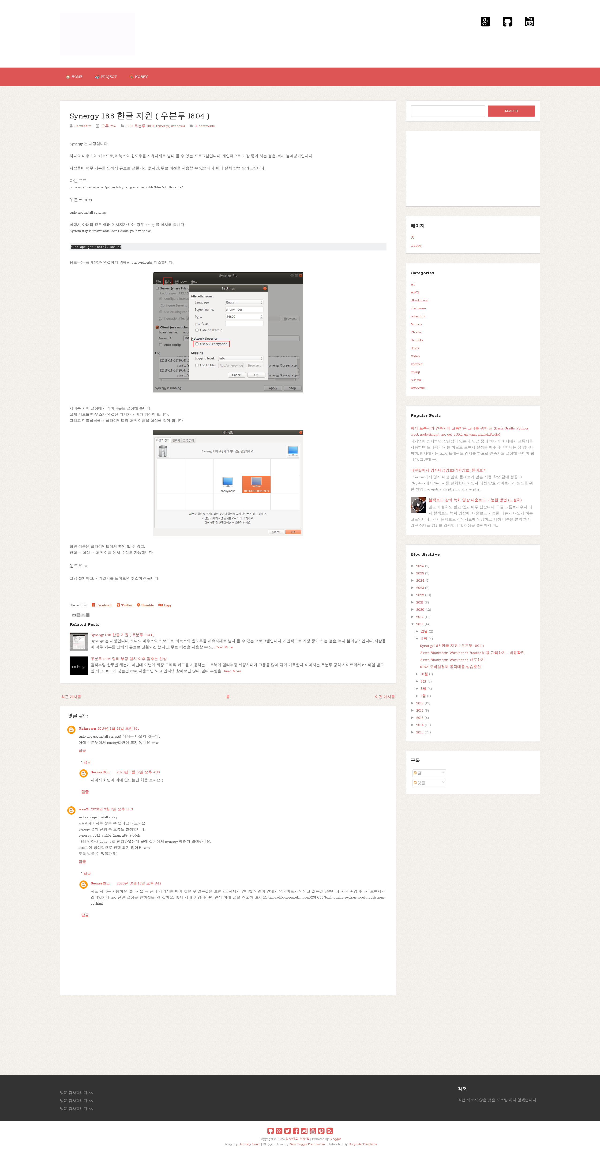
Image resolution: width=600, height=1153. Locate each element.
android (416, 364)
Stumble (147, 605)
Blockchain (419, 300)
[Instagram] (304, 1131)
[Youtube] (313, 1131)
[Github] (270, 1131)
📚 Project (106, 77)
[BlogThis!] (78, 615)
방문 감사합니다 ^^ (76, 1093)
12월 (424, 632)
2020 (420, 610)
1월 (423, 696)
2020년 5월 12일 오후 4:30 (138, 772)
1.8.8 (130, 126)
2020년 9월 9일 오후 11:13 (112, 809)
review (416, 380)
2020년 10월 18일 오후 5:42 (139, 883)
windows (178, 126)
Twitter (126, 605)
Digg (167, 605)
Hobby (416, 245)
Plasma (416, 332)
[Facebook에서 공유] (87, 615)
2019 (420, 617)
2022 (420, 595)
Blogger (335, 1139)
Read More (224, 647)
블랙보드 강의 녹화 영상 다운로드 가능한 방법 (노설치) (475, 500)
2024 (420, 581)
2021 (420, 602)
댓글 (420, 783)
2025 (420, 573)
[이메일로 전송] (74, 615)
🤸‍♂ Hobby (138, 77)
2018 (420, 624)
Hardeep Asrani (249, 1144)
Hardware (418, 308)
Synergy (162, 126)
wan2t (84, 809)
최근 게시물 (71, 697)
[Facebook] (296, 1131)
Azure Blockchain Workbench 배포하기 (452, 660)
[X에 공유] (83, 615)
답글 (82, 751)
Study (415, 348)
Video (415, 356)
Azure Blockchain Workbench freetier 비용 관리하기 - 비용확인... (473, 653)
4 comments (205, 126)
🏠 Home (74, 77)
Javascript (418, 316)
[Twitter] (287, 1131)
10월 (424, 674)
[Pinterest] (321, 1131)
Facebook (103, 605)
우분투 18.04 (144, 126)
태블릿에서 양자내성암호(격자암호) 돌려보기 (449, 470)
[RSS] (329, 1131)
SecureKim (100, 772)
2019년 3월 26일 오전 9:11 (118, 729)
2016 (420, 711)
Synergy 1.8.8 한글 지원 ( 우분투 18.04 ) (140, 116)
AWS (415, 292)
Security (417, 340)
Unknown (87, 729)
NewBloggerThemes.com (307, 1144)
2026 (420, 566)
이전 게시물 (385, 697)
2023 (420, 588)
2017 (420, 703)
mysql (415, 372)
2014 (420, 725)
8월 (423, 681)
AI (413, 284)
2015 (420, 718)
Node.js (416, 324)
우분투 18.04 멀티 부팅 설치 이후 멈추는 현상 (129, 659)
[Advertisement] (200, 1033)
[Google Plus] (279, 1131)
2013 (420, 732)
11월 (424, 639)
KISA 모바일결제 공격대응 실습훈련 (450, 667)
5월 (423, 689)
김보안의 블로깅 (297, 1139)
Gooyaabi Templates (363, 1144)
